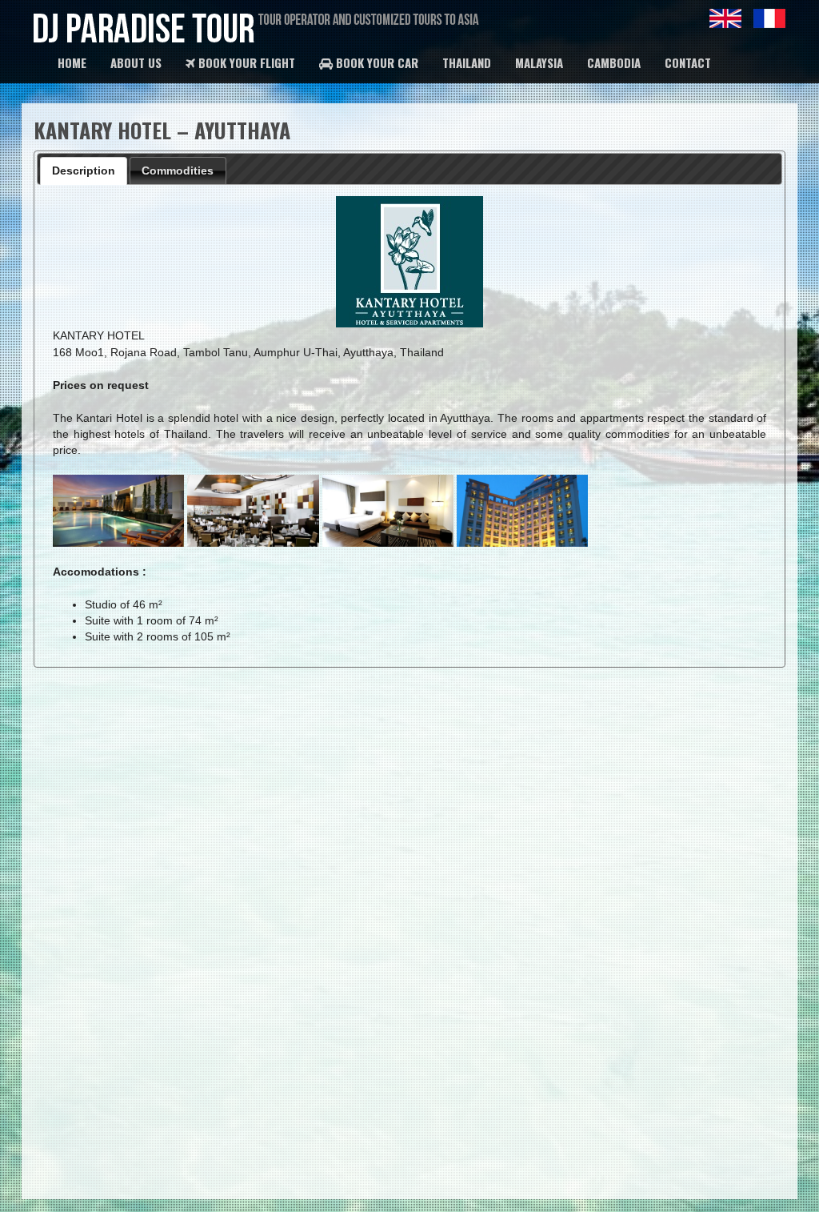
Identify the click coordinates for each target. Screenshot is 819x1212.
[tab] (84, 171)
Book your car (375, 62)
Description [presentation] (83, 170)
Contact (688, 62)
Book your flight (245, 62)
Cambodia (614, 62)
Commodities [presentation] (178, 170)
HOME (72, 62)
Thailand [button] (466, 62)
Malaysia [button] (539, 62)
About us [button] (136, 62)
